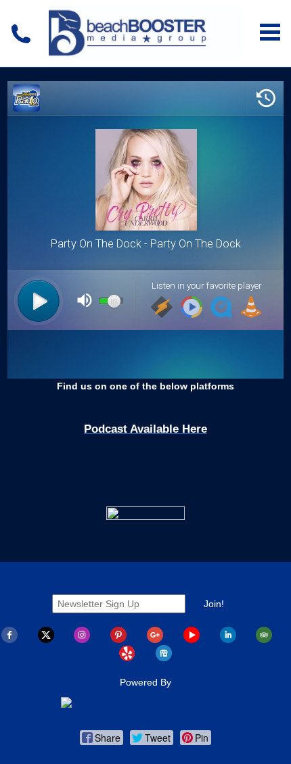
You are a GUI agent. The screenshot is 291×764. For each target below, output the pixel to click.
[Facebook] (9, 639)
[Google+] (155, 639)
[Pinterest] (118, 639)
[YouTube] (191, 639)
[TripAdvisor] (264, 639)
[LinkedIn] (228, 639)
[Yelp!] (127, 657)
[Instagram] (82, 639)
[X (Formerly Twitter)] (46, 639)
